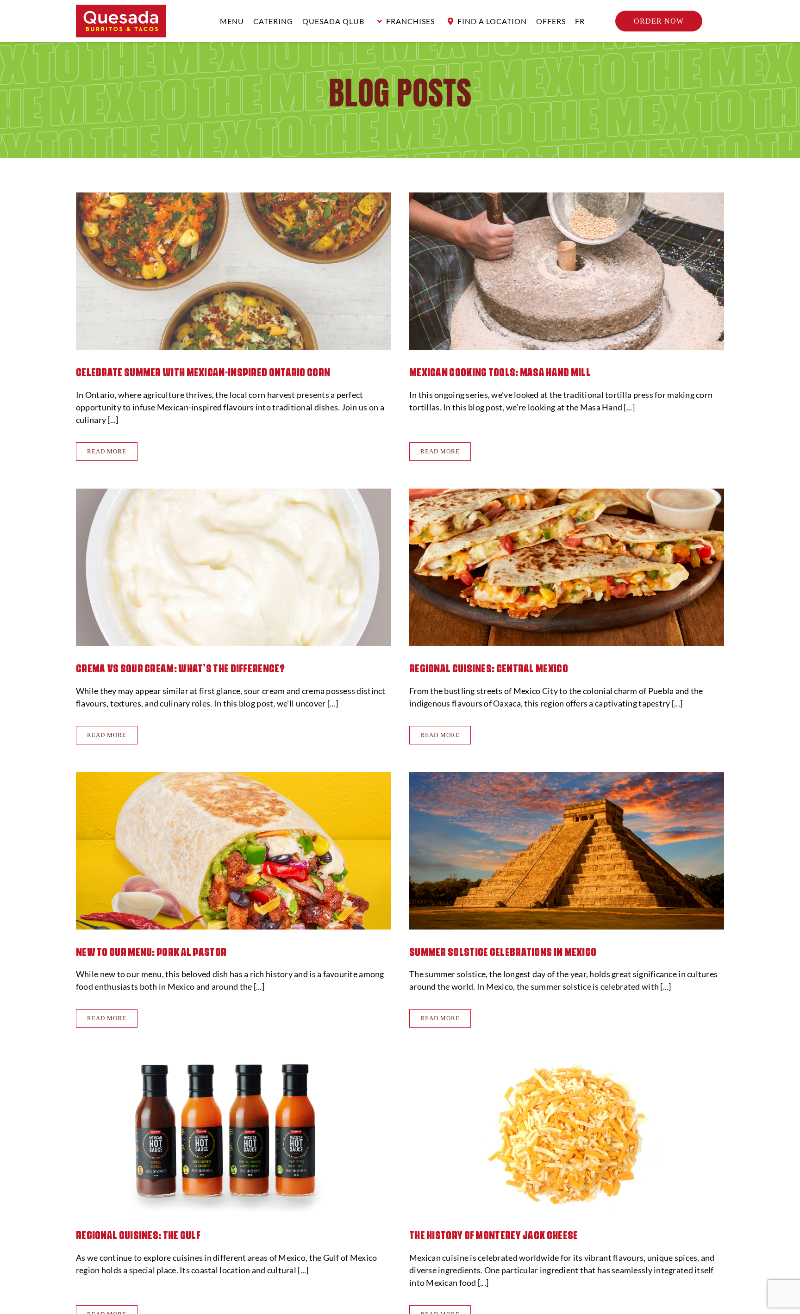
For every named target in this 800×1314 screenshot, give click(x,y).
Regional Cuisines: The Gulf (138, 1234)
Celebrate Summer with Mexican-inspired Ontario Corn (203, 371)
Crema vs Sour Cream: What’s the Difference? (180, 667)
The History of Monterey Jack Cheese (493, 1234)
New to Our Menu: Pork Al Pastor (151, 951)
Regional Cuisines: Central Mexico (488, 667)
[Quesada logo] (121, 9)
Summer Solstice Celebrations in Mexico (502, 951)
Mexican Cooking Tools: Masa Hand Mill (500, 371)
